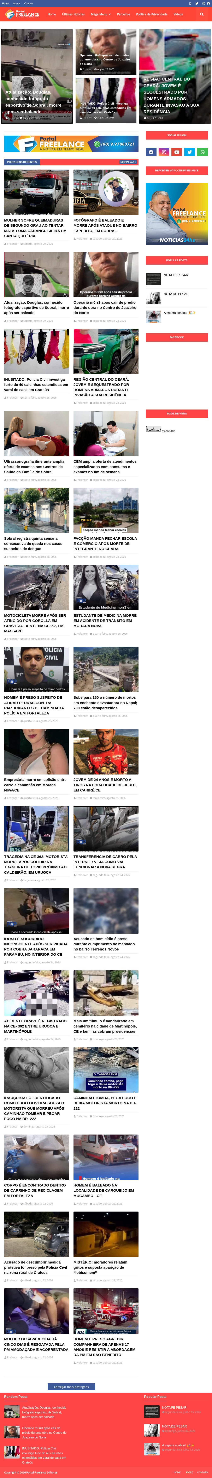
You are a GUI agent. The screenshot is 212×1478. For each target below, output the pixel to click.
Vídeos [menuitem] (178, 14)
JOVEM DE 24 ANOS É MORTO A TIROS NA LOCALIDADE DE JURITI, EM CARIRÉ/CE (105, 785)
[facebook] (208, 3)
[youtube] (176, 152)
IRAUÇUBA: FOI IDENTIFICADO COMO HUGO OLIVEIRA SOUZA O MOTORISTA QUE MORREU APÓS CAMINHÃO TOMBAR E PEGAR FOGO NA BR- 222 (34, 1108)
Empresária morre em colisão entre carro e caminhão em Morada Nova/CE (35, 785)
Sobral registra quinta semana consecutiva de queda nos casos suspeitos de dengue (33, 543)
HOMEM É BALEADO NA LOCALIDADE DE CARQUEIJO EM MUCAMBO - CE (103, 1190)
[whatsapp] (190, 3)
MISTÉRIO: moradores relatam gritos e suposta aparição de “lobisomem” (100, 1267)
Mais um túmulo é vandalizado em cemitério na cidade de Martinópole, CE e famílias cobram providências (105, 1026)
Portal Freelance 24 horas (41, 1472)
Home (5, 3)
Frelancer (12, 244)
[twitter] (196, 3)
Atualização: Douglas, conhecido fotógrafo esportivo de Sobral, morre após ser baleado (33, 102)
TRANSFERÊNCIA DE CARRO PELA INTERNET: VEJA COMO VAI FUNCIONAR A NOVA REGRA (105, 862)
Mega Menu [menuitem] (99, 14)
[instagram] (203, 3)
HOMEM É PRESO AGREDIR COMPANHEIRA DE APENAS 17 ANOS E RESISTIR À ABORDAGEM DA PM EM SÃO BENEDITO (104, 1347)
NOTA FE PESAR (176, 275)
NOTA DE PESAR (176, 294)
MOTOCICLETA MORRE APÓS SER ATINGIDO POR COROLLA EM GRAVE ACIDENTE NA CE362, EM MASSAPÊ (35, 623)
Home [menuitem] (52, 14)
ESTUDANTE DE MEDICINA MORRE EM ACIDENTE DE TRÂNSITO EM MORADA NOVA (105, 620)
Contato (202, 1472)
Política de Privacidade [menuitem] (151, 14)
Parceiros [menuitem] (123, 14)
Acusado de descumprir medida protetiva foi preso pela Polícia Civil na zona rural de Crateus (35, 1267)
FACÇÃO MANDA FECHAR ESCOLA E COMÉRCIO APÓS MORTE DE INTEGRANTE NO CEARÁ (105, 543)
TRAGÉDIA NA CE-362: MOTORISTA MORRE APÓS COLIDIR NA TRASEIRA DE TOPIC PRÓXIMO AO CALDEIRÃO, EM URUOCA (35, 865)
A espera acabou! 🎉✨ (180, 312)
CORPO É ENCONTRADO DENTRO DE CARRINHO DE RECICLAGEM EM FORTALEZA (35, 1190)
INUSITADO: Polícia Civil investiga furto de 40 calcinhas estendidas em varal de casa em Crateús (105, 108)
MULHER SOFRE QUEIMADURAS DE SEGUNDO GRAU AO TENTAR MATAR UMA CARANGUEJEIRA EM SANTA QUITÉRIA (35, 228)
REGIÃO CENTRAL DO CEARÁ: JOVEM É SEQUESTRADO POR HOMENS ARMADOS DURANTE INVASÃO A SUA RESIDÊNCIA (171, 95)
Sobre (189, 1472)
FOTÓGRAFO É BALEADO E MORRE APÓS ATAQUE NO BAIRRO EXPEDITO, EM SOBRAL (105, 225)
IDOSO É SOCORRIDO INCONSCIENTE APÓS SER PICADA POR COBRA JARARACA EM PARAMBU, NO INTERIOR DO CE (35, 947)
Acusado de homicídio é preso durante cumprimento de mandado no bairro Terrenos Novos (104, 944)
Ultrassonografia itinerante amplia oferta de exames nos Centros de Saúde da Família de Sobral (34, 466)
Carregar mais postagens (71, 1387)
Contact (28, 3)
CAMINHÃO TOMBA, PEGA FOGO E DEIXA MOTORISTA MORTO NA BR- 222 (105, 1103)
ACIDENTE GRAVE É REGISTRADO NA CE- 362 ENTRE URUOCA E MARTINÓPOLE (35, 1026)
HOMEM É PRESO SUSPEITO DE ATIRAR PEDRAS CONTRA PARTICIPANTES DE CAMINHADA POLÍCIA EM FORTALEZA (34, 705)
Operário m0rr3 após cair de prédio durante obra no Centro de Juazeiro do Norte (105, 59)
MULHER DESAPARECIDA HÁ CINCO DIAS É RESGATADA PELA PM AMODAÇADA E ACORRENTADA (36, 1344)
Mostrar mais (127, 162)
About (16, 3)
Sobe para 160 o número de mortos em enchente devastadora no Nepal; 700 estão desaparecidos (105, 702)
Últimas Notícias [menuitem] (73, 14)
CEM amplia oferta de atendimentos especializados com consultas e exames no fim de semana (105, 466)
